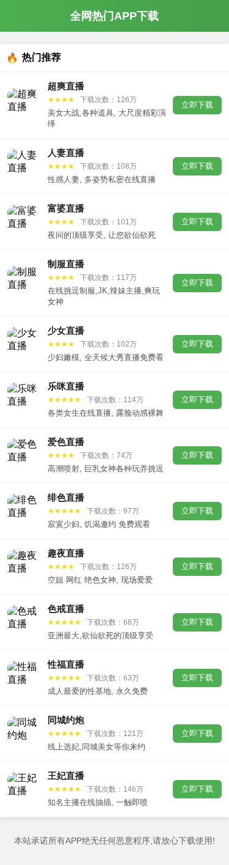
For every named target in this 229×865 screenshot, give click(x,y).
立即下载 (197, 104)
